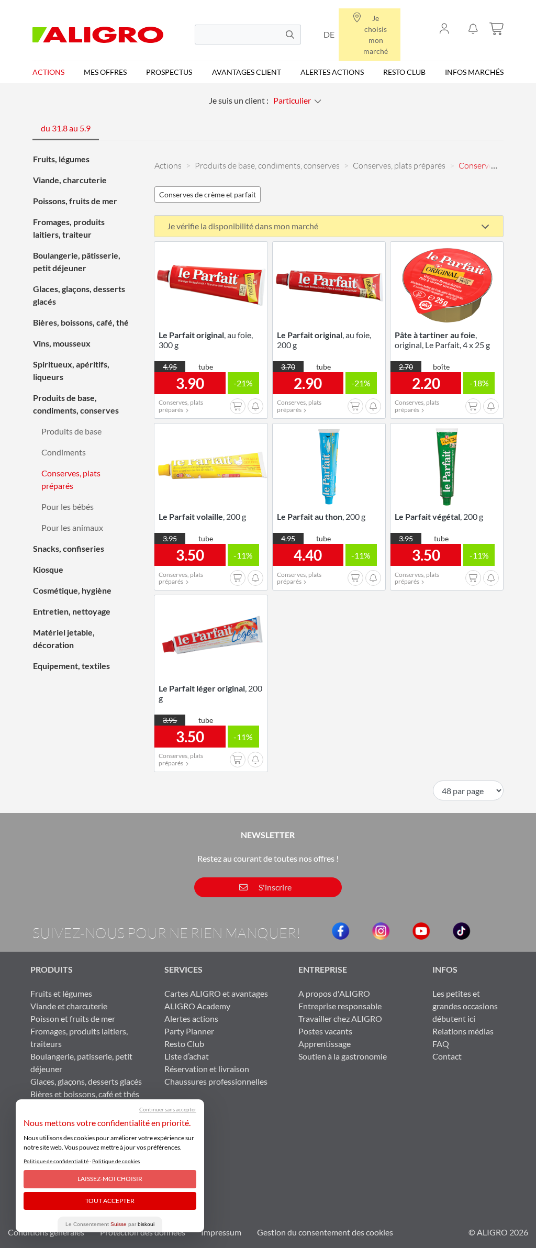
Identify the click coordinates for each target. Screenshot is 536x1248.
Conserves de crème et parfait (207, 194)
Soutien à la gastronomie (342, 1056)
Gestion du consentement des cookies (325, 1232)
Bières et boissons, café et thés (84, 1094)
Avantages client (246, 72)
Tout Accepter (110, 1201)
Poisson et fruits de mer (72, 1018)
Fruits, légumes (61, 159)
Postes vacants (325, 1031)
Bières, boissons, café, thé (81, 322)
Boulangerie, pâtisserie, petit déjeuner (76, 261)
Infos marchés (474, 72)
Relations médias (463, 1031)
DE (328, 34)
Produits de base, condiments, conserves (76, 404)
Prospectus (169, 72)
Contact (447, 1056)
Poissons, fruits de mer (75, 201)
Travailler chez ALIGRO (340, 1018)
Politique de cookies (116, 1161)
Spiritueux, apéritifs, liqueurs (71, 370)
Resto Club (404, 72)
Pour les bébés (67, 506)
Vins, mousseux (62, 343)
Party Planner (189, 1031)
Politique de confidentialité (56, 1161)
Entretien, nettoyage (71, 611)
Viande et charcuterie (68, 1006)
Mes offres (105, 72)
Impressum (221, 1232)
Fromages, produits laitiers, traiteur (69, 228)
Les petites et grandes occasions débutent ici (465, 1005)
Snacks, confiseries (68, 548)
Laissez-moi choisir (109, 1179)
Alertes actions (332, 72)
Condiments (63, 452)
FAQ (440, 1044)
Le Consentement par (109, 1224)
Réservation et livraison (206, 1069)
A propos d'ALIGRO (334, 993)
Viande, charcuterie (70, 180)
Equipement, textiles (71, 666)
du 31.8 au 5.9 (66, 128)
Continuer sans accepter (167, 1109)
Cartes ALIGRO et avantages (216, 993)
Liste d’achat (186, 1056)
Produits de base (71, 431)
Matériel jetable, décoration (64, 638)
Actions (48, 72)
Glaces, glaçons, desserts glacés (79, 295)
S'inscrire (274, 887)
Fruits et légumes (61, 993)
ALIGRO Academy (197, 1006)
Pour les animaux (72, 527)
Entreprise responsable (340, 1006)
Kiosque (48, 569)
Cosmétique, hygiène (72, 590)
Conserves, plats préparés (70, 479)
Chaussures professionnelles (215, 1081)
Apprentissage (324, 1044)
